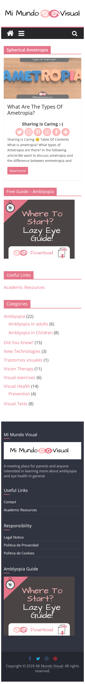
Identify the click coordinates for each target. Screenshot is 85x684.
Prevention (19, 394)
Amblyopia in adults (28, 324)
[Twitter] (19, 132)
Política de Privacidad (21, 545)
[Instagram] (29, 132)
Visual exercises (19, 377)
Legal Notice (14, 537)
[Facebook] (56, 132)
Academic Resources (24, 287)
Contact (10, 501)
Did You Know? (19, 342)
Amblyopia (14, 316)
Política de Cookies (19, 553)
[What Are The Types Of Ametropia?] (42, 61)
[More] (65, 132)
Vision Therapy (18, 369)
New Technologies (22, 351)
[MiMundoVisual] (42, 444)
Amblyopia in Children (30, 332)
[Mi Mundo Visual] (10, 33)
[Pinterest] (38, 132)
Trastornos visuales (23, 360)
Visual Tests (15, 403)
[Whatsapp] (47, 132)
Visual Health (17, 386)
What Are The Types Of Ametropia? (34, 109)
